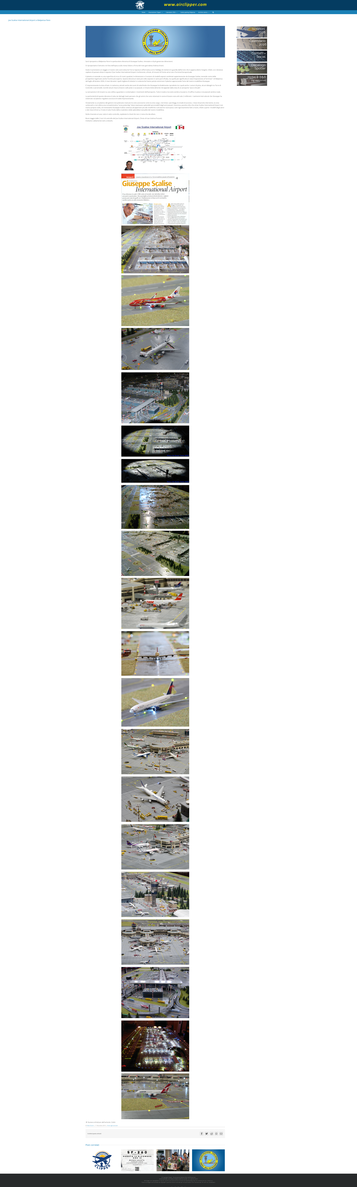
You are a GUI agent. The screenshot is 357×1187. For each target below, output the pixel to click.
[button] (213, 12)
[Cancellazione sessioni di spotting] (208, 1160)
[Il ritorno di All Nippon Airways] (173, 1160)
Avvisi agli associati (112, 1125)
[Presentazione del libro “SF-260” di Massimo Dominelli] (137, 1160)
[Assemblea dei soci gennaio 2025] (102, 1160)
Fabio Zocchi (90, 1125)
